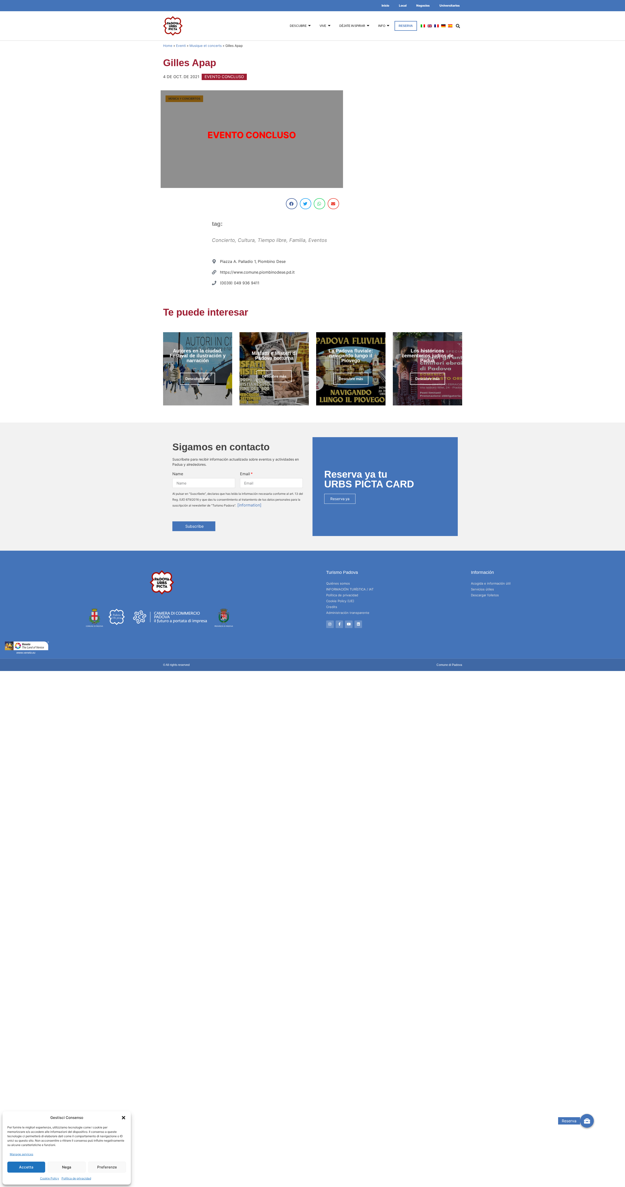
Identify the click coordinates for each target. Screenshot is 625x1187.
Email (245, 474)
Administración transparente (347, 613)
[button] (123, 1117)
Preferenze (107, 1167)
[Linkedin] (358, 624)
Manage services (21, 1154)
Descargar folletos (485, 595)
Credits (331, 607)
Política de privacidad (76, 1178)
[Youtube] (349, 624)
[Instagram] (330, 624)
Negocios (423, 5)
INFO (381, 26)
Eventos (317, 240)
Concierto (223, 240)
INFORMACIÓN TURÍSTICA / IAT (350, 589)
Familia (297, 240)
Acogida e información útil (490, 583)
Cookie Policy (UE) (340, 601)
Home (167, 46)
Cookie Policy (49, 1178)
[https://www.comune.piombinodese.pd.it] (214, 272)
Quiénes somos (338, 583)
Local (402, 5)
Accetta (26, 1167)
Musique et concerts (205, 46)
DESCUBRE (298, 26)
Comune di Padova (449, 665)
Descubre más (197, 379)
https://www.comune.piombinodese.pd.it (257, 272)
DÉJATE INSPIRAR (352, 26)
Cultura (246, 240)
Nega (66, 1167)
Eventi (181, 46)
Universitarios (449, 5)
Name (177, 474)
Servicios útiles (482, 589)
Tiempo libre (272, 240)
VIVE (323, 26)
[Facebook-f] (339, 624)
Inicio (385, 5)
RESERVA (406, 26)
